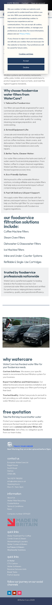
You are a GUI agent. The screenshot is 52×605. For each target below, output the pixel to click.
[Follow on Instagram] (19, 593)
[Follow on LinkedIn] (9, 593)
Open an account (38, 3)
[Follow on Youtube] (14, 593)
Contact (25, 3)
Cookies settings (26, 54)
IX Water (11, 560)
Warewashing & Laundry (17, 541)
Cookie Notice (13, 503)
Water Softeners (14, 566)
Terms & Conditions (15, 506)
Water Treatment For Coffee (19, 536)
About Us (11, 497)
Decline (26, 67)
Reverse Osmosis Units (16, 569)
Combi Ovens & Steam (16, 538)
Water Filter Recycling (16, 500)
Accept (26, 61)
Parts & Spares (13, 575)
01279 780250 (13, 3)
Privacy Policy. (24, 34)
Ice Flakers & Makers (15, 547)
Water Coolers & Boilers (17, 544)
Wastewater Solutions (16, 550)
